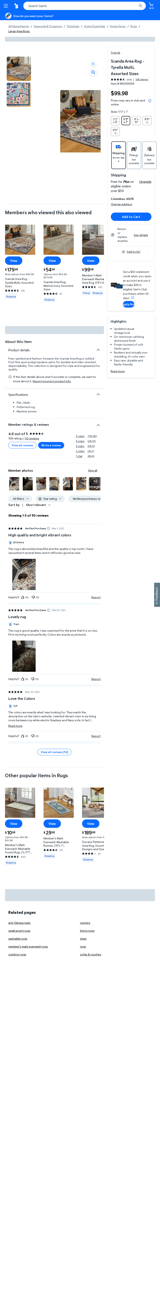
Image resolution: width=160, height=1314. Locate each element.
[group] (129, 80)
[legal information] (149, 100)
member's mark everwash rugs (28, 946)
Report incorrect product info (52, 381)
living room (87, 931)
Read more (118, 371)
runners (85, 923)
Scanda (115, 52)
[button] (93, 63)
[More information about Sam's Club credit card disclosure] (132, 297)
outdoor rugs (17, 954)
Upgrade (145, 181)
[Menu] (6, 5)
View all (92, 470)
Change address (121, 204)
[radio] (115, 120)
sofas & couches (90, 954)
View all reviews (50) (54, 752)
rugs (83, 946)
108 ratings (142, 79)
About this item (18, 341)
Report (96, 597)
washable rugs (17, 938)
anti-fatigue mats (19, 923)
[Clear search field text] (135, 6)
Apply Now (128, 304)
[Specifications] (98, 394)
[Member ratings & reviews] (98, 423)
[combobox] (84, 6)
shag (83, 938)
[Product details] (98, 349)
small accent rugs (19, 931)
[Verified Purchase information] (48, 528)
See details (141, 235)
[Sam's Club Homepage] (16, 6)
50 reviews (32, 438)
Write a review (51, 445)
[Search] (140, 5)
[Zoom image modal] (93, 72)
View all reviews (22, 445)
